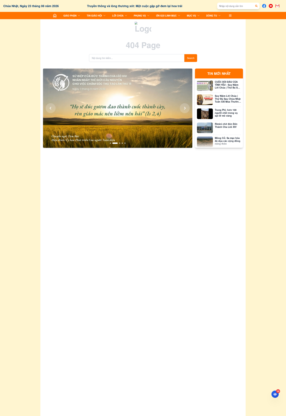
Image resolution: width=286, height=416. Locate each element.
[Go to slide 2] (113, 143)
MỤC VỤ (191, 15)
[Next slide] (185, 108)
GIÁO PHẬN (69, 15)
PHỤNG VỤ (140, 15)
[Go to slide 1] (110, 143)
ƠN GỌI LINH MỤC (166, 15)
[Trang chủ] (54, 15)
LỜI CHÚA (117, 15)
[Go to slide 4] (122, 143)
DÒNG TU (211, 15)
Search (190, 58)
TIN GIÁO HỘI (94, 15)
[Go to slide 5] (125, 143)
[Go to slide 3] (117, 143)
